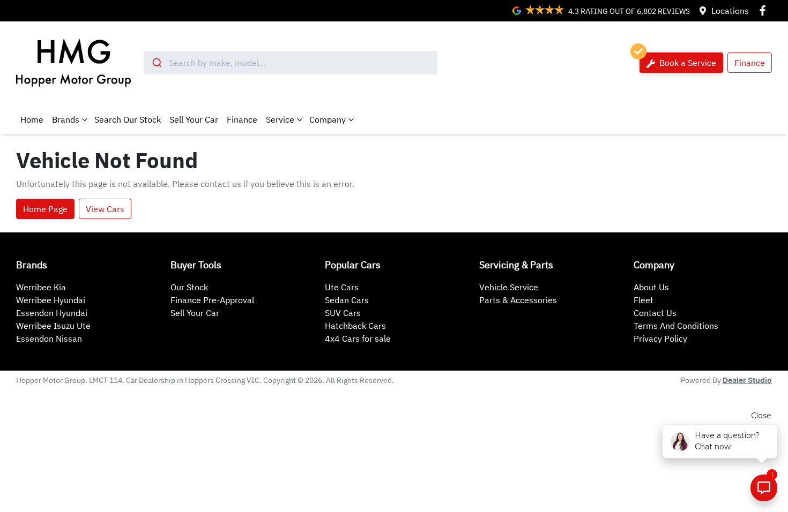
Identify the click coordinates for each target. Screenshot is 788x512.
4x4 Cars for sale (358, 338)
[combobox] (290, 62)
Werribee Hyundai (50, 300)
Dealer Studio (747, 381)
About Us (651, 287)
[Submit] (156, 62)
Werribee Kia (41, 287)
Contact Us (655, 312)
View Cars (105, 209)
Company (327, 119)
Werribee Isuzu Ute (53, 325)
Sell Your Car (193, 119)
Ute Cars (342, 287)
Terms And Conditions (676, 325)
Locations (730, 10)
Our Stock (189, 287)
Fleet (643, 300)
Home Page (45, 209)
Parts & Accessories (518, 300)
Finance (749, 62)
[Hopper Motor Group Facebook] (764, 10)
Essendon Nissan (49, 338)
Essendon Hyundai (51, 312)
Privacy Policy (660, 338)
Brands (65, 119)
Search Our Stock (127, 119)
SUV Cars (343, 312)
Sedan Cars (347, 300)
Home (31, 119)
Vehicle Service (508, 287)
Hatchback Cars (355, 325)
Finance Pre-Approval (212, 300)
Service (280, 119)
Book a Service (686, 62)
